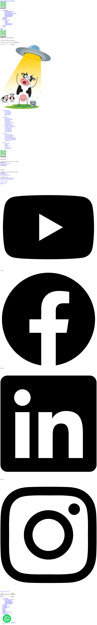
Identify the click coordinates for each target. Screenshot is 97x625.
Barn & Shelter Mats (8, 124)
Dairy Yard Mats (8, 121)
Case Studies (7, 20)
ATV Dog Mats (7, 129)
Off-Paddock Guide (8, 24)
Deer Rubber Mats (8, 131)
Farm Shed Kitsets (8, 113)
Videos (6, 22)
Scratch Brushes (8, 114)
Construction (5, 133)
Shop (6, 115)
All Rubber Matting (8, 16)
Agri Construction (8, 112)
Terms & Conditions (4, 180)
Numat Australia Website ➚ (5, 175)
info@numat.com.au (4, 174)
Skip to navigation (3, 0)
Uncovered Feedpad (8, 134)
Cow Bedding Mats (8, 128)
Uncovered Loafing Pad (9, 135)
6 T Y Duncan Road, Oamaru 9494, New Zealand (9, 161)
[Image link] (7, 178)
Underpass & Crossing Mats (10, 126)
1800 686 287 (2, 173)
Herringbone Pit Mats (9, 119)
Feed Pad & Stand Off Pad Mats (10, 13)
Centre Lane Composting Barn (10, 139)
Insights (6, 21)
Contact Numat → (3, 165)
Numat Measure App (8, 23)
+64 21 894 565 (7, 163)
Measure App (7, 145)
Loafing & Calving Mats (9, 125)
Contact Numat (7, 148)
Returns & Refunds (3, 182)
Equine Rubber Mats (8, 130)
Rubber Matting (8, 111)
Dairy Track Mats (8, 12)
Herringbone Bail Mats (9, 15)
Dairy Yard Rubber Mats (9, 11)
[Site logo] (3, 8)
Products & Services (6, 110)
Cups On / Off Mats (8, 127)
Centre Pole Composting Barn (10, 138)
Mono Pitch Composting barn (10, 137)
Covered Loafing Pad (9, 136)
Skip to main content (10, 0)
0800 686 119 (2, 162)
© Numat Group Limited (4, 591)
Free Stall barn (7, 140)
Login (4, 623)
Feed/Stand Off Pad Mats (9, 122)
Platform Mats (7, 120)
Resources (4, 142)
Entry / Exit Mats (8, 118)
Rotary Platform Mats (9, 14)
